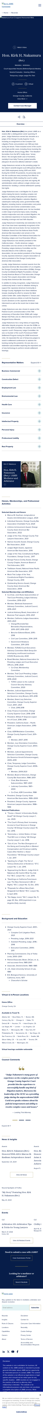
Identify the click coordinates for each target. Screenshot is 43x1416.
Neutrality (24, 1327)
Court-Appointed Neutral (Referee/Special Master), (22, 68)
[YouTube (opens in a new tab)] (12, 1352)
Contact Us (25, 1320)
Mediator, (18, 65)
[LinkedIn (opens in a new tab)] (4, 1352)
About (4, 1339)
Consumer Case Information (30, 1323)
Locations (5, 1327)
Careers (4, 1335)
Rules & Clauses (7, 1323)
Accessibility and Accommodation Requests (30, 1344)
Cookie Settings (26, 1331)
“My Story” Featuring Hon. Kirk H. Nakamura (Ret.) (16, 1194)
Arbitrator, (26, 65)
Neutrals (5, 1316)
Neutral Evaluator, (16, 72)
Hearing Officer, (29, 72)
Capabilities (6, 1331)
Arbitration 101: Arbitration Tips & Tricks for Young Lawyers (17, 1226)
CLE (3, 1220)
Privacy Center (26, 1335)
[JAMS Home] (11, 5)
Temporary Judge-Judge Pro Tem (22, 75)
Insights (4, 1320)
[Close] (40, 1394)
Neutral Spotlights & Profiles (12, 1188)
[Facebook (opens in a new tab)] (17, 1351)
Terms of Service (27, 1339)
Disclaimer (24, 1316)
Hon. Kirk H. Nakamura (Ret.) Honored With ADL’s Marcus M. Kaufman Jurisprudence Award (16, 1154)
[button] (19, 117)
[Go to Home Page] (8, 1293)
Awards (4, 1146)
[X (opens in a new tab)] (8, 1352)
